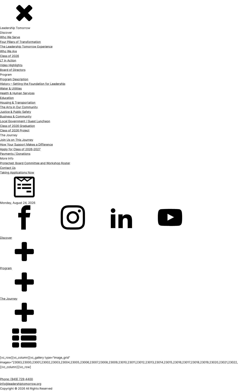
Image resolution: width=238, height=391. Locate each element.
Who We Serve (10, 37)
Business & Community (15, 116)
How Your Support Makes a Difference (26, 144)
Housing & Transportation (17, 102)
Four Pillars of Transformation (20, 42)
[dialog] (119, 85)
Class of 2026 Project (14, 130)
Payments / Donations (15, 153)
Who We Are (8, 51)
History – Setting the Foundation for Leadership (32, 83)
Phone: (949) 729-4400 (16, 379)
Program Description (14, 79)
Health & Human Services (17, 93)
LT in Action (8, 60)
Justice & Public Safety (15, 111)
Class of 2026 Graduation (17, 126)
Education (7, 98)
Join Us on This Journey (16, 140)
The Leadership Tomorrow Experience (26, 46)
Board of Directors (12, 70)
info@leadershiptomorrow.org (20, 383)
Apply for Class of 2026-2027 (20, 149)
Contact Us (8, 168)
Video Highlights (11, 65)
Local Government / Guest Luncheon (25, 121)
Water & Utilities (11, 88)
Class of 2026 (9, 56)
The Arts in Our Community (19, 107)
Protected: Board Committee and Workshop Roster (35, 163)
